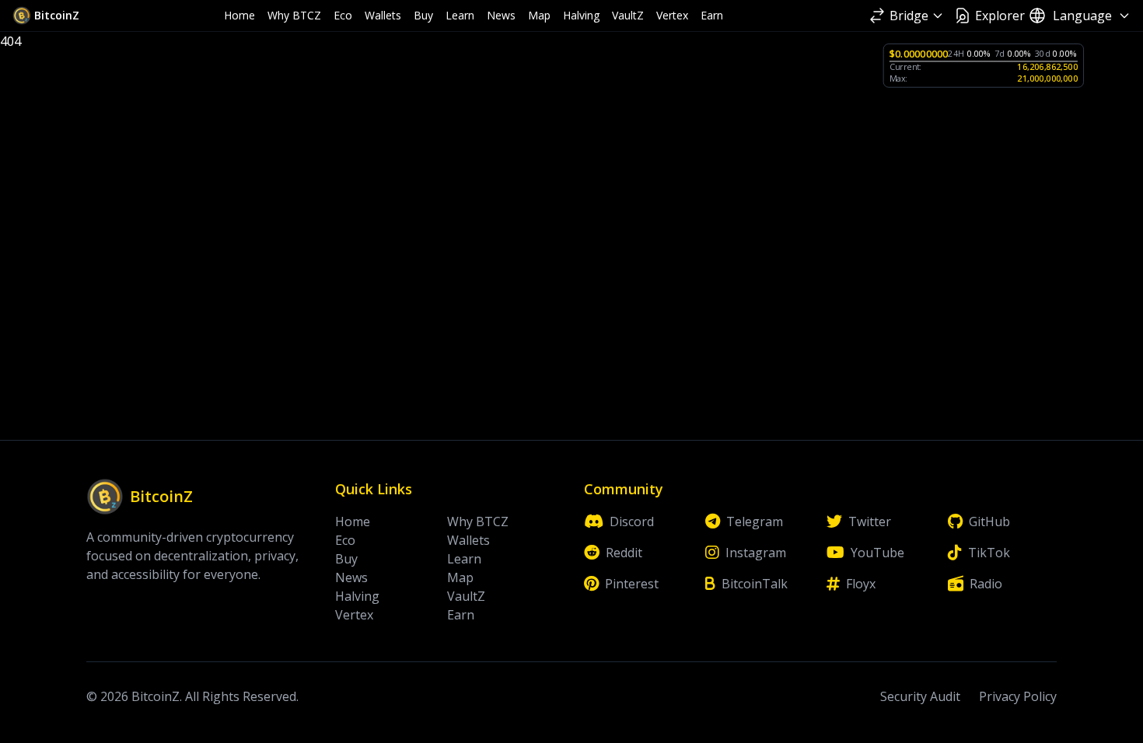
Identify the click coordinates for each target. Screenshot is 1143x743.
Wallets (383, 15)
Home (239, 15)
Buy (423, 15)
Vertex (672, 15)
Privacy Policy (1018, 696)
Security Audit (920, 696)
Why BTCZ (294, 15)
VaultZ (628, 15)
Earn (712, 15)
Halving (581, 15)
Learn (460, 15)
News (501, 15)
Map (539, 15)
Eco (343, 15)
